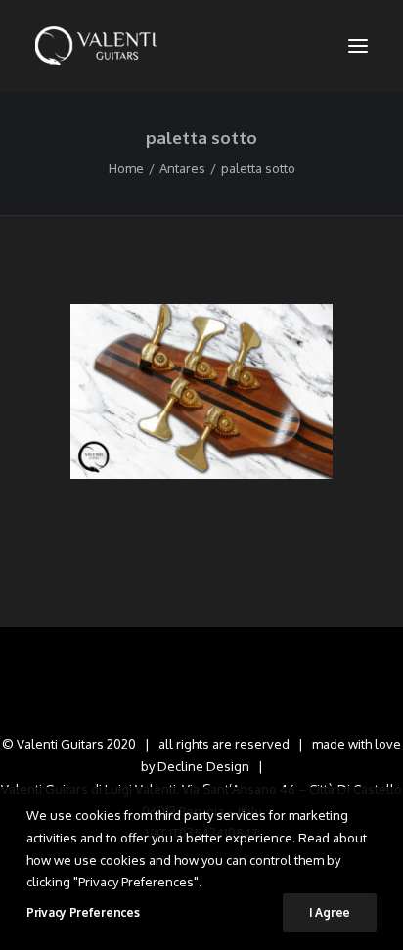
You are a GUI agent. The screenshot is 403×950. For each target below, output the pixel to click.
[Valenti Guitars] (96, 45)
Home (126, 168)
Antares (182, 168)
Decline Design (203, 766)
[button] (358, 46)
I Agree (329, 912)
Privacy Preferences (82, 912)
